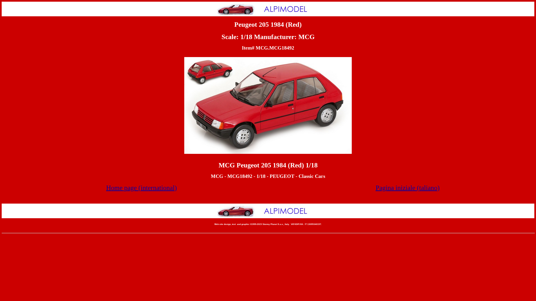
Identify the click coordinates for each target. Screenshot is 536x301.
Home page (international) (141, 187)
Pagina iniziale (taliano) (408, 187)
